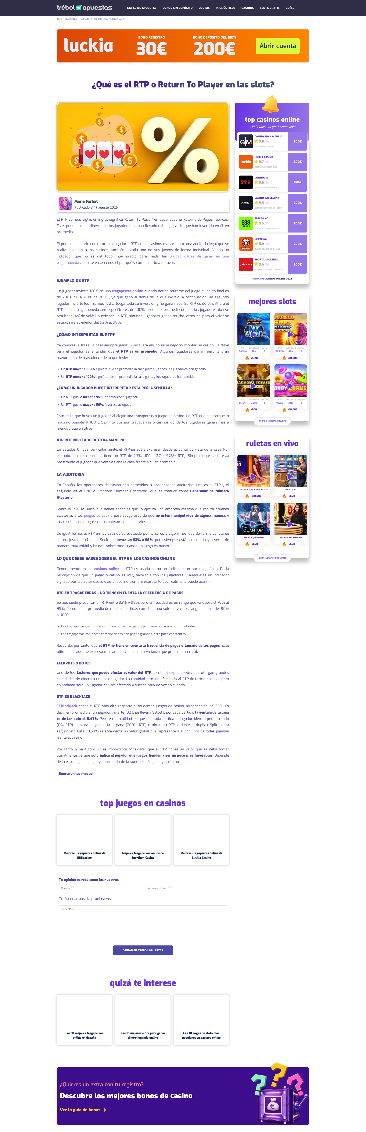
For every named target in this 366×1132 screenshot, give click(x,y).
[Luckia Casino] (246, 162)
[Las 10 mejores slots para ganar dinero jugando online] (142, 1011)
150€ (297, 182)
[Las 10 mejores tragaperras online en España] (84, 1011)
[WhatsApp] (202, 204)
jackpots (174, 672)
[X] (192, 204)
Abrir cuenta (277, 46)
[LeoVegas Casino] (246, 244)
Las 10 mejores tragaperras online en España (84, 1035)
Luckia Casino (264, 157)
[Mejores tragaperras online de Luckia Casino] (201, 831)
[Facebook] (182, 204)
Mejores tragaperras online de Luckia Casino (201, 855)
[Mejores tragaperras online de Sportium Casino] (142, 831)
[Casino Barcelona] (246, 203)
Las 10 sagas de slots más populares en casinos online (201, 1035)
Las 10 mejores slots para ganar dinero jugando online (143, 1035)
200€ (215, 49)
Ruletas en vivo (272, 444)
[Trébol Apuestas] (84, 8)
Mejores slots (272, 302)
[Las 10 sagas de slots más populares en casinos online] (201, 1011)
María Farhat (86, 201)
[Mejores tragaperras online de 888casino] (84, 831)
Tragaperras (70, 19)
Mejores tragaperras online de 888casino (84, 855)
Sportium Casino (266, 259)
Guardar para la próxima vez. (88, 898)
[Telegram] (211, 204)
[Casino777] (246, 182)
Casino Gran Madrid (268, 136)
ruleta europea (89, 455)
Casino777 (261, 177)
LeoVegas (261, 239)
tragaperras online (127, 291)
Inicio (59, 19)
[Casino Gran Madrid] (246, 141)
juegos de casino (98, 515)
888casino (261, 218)
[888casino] (246, 223)
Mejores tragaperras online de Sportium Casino (143, 855)
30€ (151, 49)
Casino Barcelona (267, 198)
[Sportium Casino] (246, 264)
